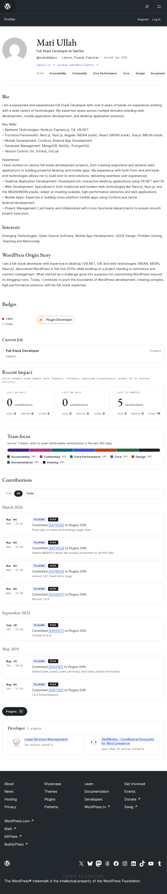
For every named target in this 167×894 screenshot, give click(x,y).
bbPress (13, 836)
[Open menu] (160, 6)
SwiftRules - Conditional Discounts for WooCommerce (128, 741)
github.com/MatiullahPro (77, 65)
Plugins (14, 711)
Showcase (52, 784)
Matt (10, 829)
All (18, 493)
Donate (132, 799)
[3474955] (56, 571)
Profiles (9, 19)
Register (143, 19)
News (8, 791)
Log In (156, 19)
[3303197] (55, 667)
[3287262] (55, 690)
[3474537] (56, 594)
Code (30, 493)
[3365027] (56, 631)
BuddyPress (16, 844)
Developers (93, 799)
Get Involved (134, 784)
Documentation (96, 791)
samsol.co (44, 65)
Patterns (51, 807)
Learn (88, 784)
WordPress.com (19, 821)
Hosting (10, 799)
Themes (50, 791)
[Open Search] (147, 6)
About (9, 784)
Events (129, 791)
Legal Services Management (46, 739)
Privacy (10, 807)
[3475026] (56, 525)
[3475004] (56, 548)
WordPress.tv (97, 807)
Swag (131, 807)
